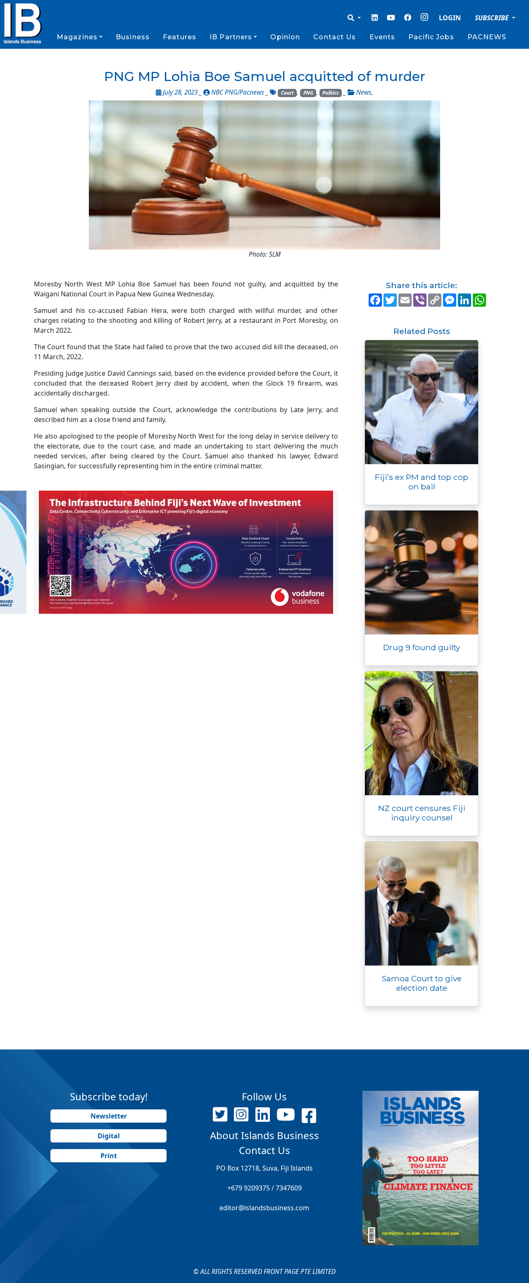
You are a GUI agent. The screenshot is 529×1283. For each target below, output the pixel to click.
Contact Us (334, 37)
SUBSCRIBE (492, 17)
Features (179, 37)
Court (287, 93)
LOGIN (450, 17)
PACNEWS (487, 37)
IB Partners (231, 37)
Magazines (77, 37)
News (364, 92)
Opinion (285, 37)
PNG (308, 93)
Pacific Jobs (431, 37)
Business (133, 37)
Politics (330, 93)
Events (382, 37)
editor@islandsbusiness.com (264, 1207)
